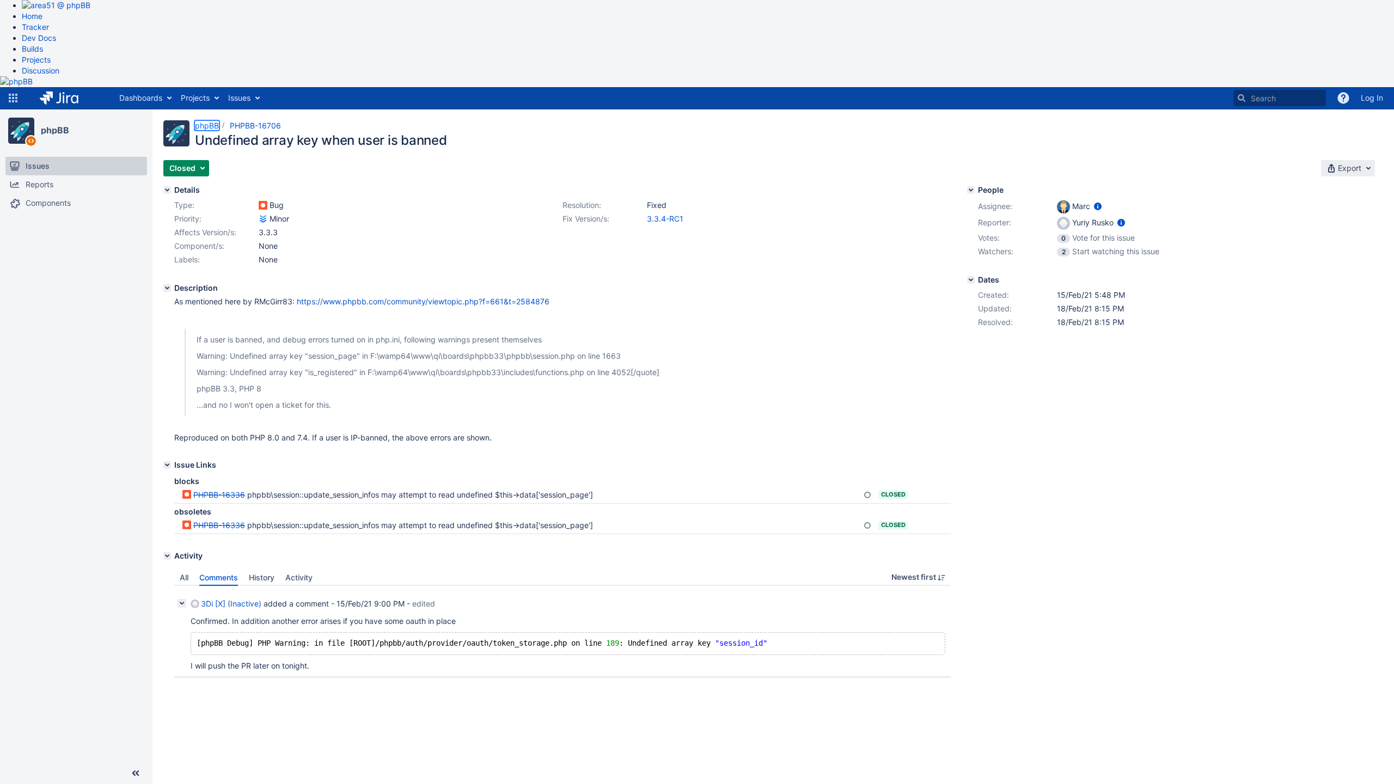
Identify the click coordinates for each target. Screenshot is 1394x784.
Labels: (187, 259)
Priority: (187, 218)
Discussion (40, 70)
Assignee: (995, 206)
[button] (13, 98)
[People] (971, 190)
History (261, 577)
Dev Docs (39, 37)
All (184, 577)
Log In (1372, 97)
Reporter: (994, 222)
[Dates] (971, 280)
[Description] (167, 288)
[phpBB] (21, 131)
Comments (218, 577)
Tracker (35, 27)
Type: (184, 205)
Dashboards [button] (140, 97)
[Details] (167, 190)
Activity (299, 577)
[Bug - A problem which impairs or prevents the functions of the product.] (263, 205)
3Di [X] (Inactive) (231, 603)
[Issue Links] (167, 465)
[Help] (1343, 98)
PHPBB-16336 (219, 494)
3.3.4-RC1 (665, 218)
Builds (32, 48)
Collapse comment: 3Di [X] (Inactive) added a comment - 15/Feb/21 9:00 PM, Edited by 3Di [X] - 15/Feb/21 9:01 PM (182, 603)
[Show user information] (1097, 206)
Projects (36, 59)
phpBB (55, 130)
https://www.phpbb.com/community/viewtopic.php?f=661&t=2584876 (423, 301)
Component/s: (199, 245)
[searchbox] (1279, 98)
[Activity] (167, 556)
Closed (893, 494)
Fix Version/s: (586, 218)
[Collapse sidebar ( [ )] (135, 773)
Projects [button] (195, 97)
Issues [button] (239, 97)
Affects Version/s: (205, 232)
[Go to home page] (67, 98)
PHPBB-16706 (255, 125)
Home (32, 16)
